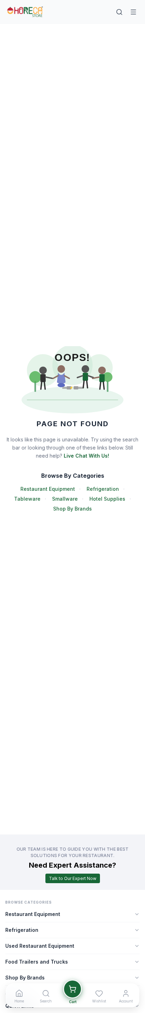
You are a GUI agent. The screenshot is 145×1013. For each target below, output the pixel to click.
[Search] (119, 12)
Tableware (27, 499)
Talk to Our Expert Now (72, 878)
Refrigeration (103, 489)
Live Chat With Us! (86, 456)
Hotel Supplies (107, 499)
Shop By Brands (72, 509)
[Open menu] (133, 12)
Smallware (65, 499)
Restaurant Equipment (47, 489)
